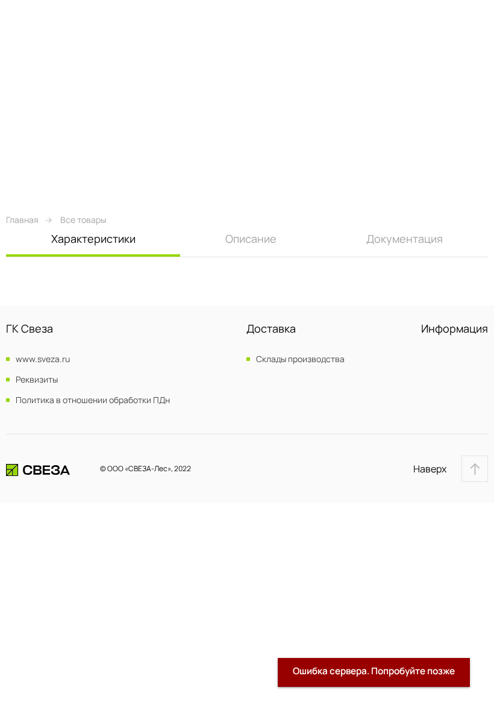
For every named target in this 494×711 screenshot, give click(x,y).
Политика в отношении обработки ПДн (93, 400)
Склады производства (300, 359)
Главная (22, 219)
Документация (404, 238)
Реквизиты (37, 379)
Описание (251, 238)
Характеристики (93, 238)
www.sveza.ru (43, 359)
